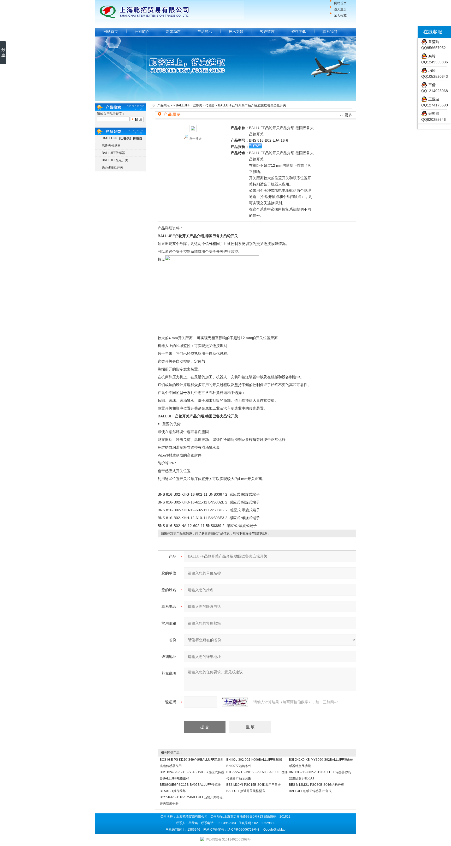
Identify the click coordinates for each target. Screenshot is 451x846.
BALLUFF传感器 (113, 153)
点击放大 (195, 139)
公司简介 (142, 31)
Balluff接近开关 (112, 167)
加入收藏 (340, 15)
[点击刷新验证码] (235, 702)
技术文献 (236, 31)
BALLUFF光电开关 (115, 160)
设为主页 (340, 9)
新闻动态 (173, 31)
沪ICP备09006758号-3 (243, 829)
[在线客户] (411, 32)
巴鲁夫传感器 (111, 145)
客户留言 (267, 31)
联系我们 (330, 31)
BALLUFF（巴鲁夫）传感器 (195, 105)
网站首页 (340, 3)
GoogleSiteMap (274, 829)
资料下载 (298, 31)
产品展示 (204, 31)
